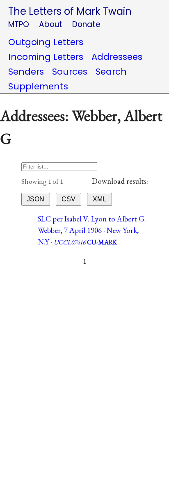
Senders (26, 72)
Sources (69, 72)
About (50, 24)
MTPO (18, 24)
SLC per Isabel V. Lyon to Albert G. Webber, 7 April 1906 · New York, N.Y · (92, 230)
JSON (35, 199)
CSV (68, 199)
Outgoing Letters (45, 42)
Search (111, 72)
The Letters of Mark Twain (70, 11)
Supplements (38, 86)
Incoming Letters (45, 57)
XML (99, 199)
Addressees (116, 57)
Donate (86, 24)
